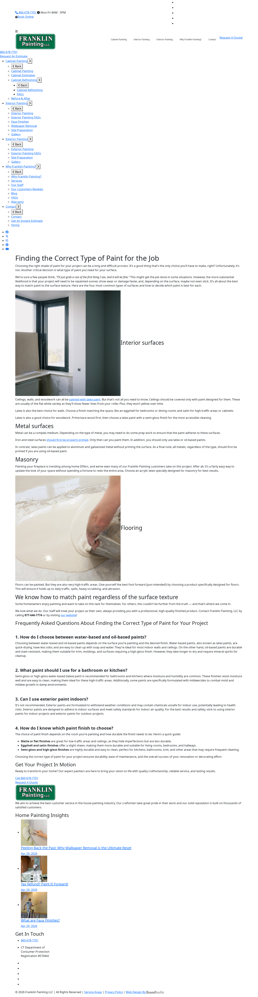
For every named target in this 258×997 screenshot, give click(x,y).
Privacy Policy (114, 992)
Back (17, 66)
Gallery (16, 134)
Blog (14, 193)
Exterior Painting (17, 139)
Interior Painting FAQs (26, 117)
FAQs (20, 94)
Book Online (25, 17)
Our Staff (17, 185)
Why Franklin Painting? (21, 166)
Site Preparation (22, 130)
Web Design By (136, 992)
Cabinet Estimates (23, 75)
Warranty (17, 202)
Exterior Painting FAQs (26, 153)
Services (16, 181)
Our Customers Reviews (27, 189)
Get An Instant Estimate (27, 221)
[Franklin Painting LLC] (35, 41)
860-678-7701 (27, 12)
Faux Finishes (20, 122)
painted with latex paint (84, 399)
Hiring (15, 225)
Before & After (20, 98)
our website (68, 615)
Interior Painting (17, 103)
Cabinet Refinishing (24, 80)
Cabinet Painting (17, 61)
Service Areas (93, 992)
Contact (11, 207)
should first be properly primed (67, 440)
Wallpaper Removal (24, 126)
